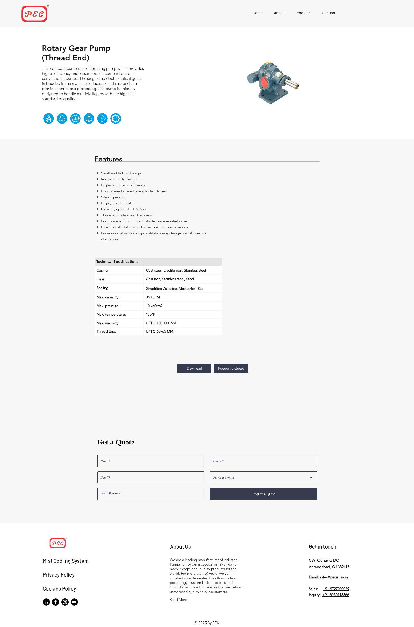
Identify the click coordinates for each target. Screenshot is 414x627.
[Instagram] (65, 602)
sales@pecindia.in (334, 577)
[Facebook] (55, 602)
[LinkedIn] (46, 602)
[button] (303, 13)
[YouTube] (74, 602)
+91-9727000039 (336, 588)
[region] (48, 113)
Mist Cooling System (66, 560)
